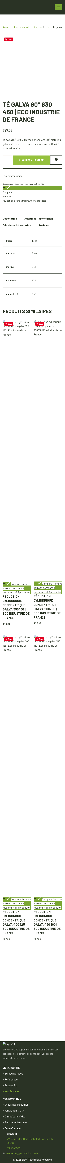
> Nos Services (11, 1091)
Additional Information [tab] (38, 218)
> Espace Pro (10, 1085)
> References (10, 1079)
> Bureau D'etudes (13, 1073)
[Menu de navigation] (58, 7)
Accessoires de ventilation (28, 26)
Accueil (6, 26)
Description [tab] (10, 218)
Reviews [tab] (43, 225)
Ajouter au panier (31, 160)
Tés (47, 26)
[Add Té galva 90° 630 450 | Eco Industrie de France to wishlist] (56, 160)
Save (10, 39)
